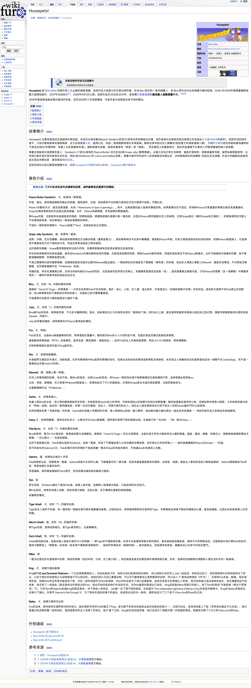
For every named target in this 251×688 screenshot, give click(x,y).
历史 (60, 4)
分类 (32, 671)
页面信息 (7, 86)
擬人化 (69, 90)
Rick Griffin (213, 44)
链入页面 (7, 71)
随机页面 (7, 29)
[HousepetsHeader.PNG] (222, 34)
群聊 (6, 38)
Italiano (7, 98)
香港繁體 (112, 4)
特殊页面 (7, 77)
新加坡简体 (149, 4)
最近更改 (7, 26)
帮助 (6, 35)
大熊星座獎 (143, 94)
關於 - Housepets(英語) (53, 655)
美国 (48, 671)
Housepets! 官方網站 (44, 631)
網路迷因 (67, 159)
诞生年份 (41, 18)
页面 (32, 4)
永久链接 (7, 83)
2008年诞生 (53, 18)
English (7, 94)
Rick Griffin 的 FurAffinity (46, 640)
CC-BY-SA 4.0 (154, 682)
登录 (245, 1)
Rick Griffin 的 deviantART (47, 636)
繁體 (90, 4)
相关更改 (7, 74)
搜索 (3, 43)
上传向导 (7, 62)
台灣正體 (162, 4)
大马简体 (136, 4)
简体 (81, 4)
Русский (7, 104)
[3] (184, 93)
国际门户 (7, 22)
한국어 (7, 101)
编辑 (49, 132)
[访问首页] (13, 9)
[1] (69, 93)
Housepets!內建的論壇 (87, 164)
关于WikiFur (176, 682)
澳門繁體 (124, 4)
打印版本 (7, 80)
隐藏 (38, 106)
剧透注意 (38, 187)
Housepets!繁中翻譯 (122, 164)
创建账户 (234, 1)
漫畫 (40, 671)
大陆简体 (100, 4)
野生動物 (218, 143)
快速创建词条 (9, 59)
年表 (33, 18)
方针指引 (7, 32)
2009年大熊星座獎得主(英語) (57, 659)
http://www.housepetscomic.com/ (224, 48)
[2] (181, 93)
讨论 (41, 4)
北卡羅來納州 (209, 139)
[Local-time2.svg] (58, 82)
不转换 (72, 4)
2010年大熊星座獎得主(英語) (56, 663)
